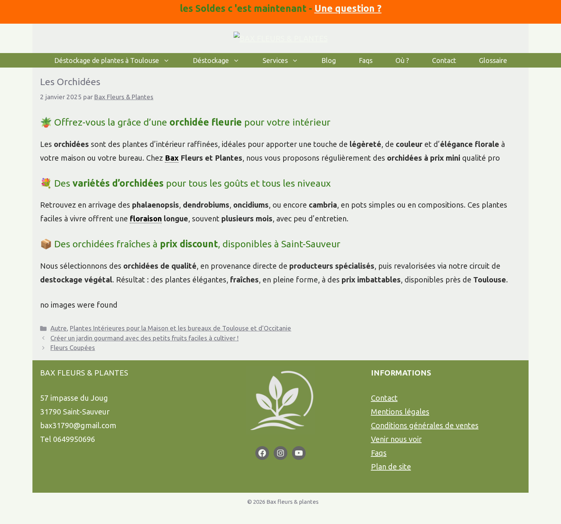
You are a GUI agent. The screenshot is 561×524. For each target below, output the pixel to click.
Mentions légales (400, 411)
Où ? (402, 60)
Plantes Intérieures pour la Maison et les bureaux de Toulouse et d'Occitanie (180, 328)
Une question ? (348, 8)
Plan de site (391, 466)
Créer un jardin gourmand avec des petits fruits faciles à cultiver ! (144, 338)
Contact (444, 60)
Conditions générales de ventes (425, 425)
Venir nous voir (396, 439)
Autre (58, 328)
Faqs (365, 60)
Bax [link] (172, 157)
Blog (328, 60)
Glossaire (493, 60)
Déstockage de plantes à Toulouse (106, 60)
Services (275, 60)
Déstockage (211, 60)
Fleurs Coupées (72, 347)
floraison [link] (146, 218)
